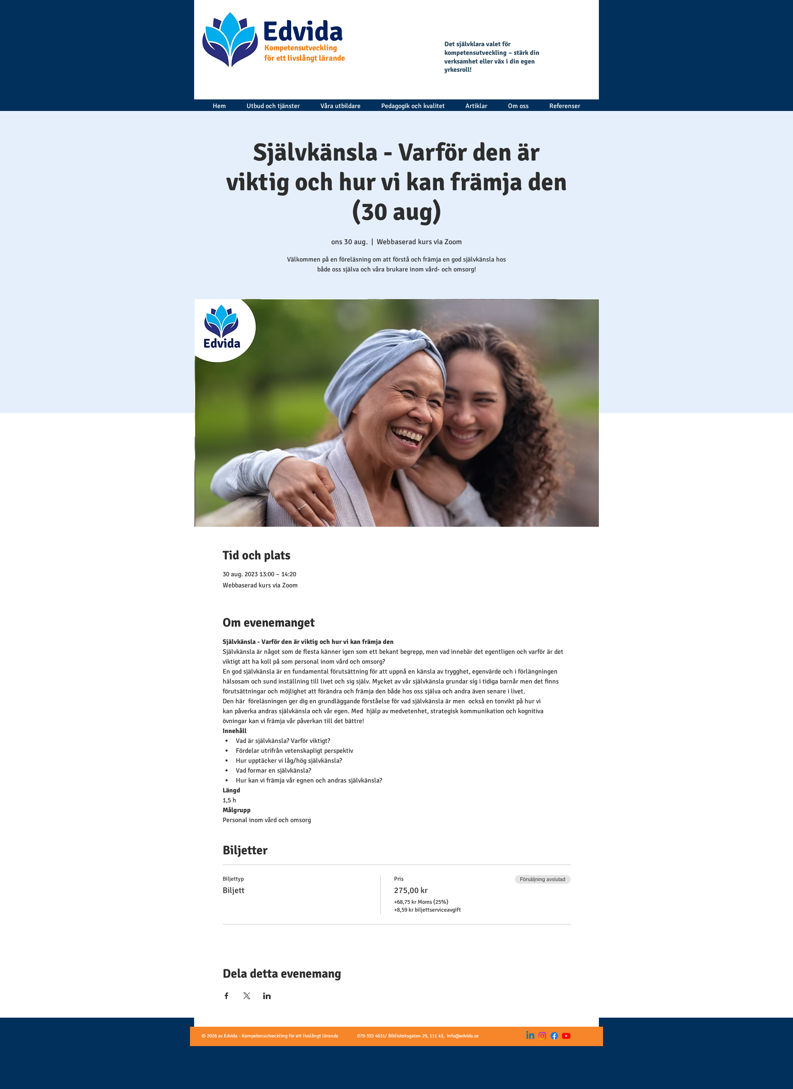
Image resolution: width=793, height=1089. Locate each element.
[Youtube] (566, 1036)
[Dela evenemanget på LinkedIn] (267, 995)
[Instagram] (542, 1036)
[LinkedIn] (530, 1036)
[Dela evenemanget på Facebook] (226, 995)
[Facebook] (554, 1036)
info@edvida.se (463, 1036)
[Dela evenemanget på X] (247, 995)
